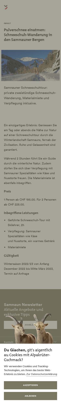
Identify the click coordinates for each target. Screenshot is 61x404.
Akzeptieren (30, 385)
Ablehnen (30, 396)
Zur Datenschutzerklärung (41, 374)
